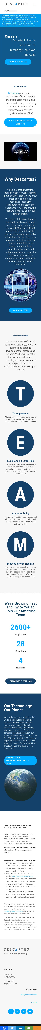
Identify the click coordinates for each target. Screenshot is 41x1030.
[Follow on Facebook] (11, 1011)
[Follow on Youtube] (30, 1011)
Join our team (20, 310)
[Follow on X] (17, 1011)
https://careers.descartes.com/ (22, 876)
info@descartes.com (29, 995)
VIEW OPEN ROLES (18, 62)
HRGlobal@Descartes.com (13, 911)
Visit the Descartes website (20, 122)
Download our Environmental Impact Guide (17, 760)
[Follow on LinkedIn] (23, 1011)
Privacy (34, 1002)
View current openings (21, 681)
